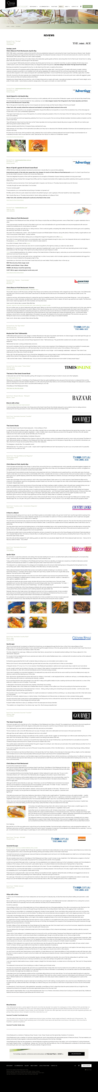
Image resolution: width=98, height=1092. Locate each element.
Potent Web (88, 1069)
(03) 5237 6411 (51, 1054)
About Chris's (34, 1065)
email (60, 1054)
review (28, 243)
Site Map (8, 1074)
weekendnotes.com (21, 207)
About (67, 6)
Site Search (13, 1074)
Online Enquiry (76, 1053)
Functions (54, 6)
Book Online (87, 6)
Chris (8, 252)
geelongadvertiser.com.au (23, 88)
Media (60, 6)
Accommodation (44, 6)
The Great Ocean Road (22, 1074)
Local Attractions (44, 1065)
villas (15, 241)
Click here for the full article (15, 388)
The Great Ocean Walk (33, 1074)
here (61, 237)
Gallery (27, 1065)
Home (8, 26)
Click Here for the (11, 137)
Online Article (20, 137)
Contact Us (75, 6)
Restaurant (33, 6)
